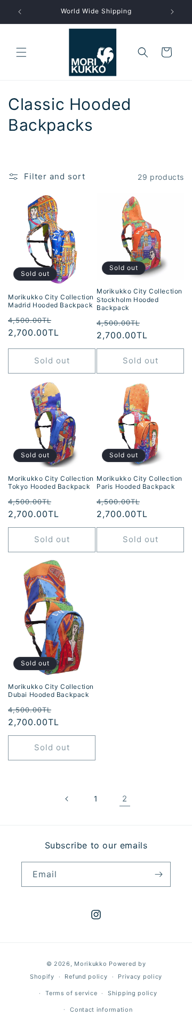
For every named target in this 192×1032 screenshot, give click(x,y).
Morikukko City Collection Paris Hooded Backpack (139, 482)
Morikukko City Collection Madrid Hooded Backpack (51, 301)
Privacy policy (140, 976)
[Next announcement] (172, 11)
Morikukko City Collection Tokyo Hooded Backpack (51, 482)
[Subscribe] (158, 874)
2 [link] (124, 798)
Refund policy (86, 976)
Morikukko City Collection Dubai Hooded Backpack (51, 690)
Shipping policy (132, 993)
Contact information (101, 1009)
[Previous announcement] (19, 11)
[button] (21, 52)
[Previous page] (67, 799)
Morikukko (90, 963)
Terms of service (71, 993)
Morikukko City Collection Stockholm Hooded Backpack (139, 299)
